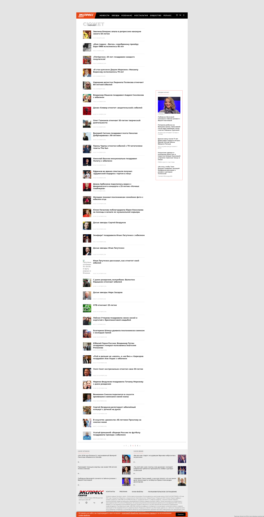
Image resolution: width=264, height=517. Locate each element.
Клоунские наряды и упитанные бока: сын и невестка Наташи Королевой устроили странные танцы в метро (169, 156)
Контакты (110, 492)
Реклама (123, 492)
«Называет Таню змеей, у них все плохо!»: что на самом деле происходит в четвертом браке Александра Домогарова (155, 480)
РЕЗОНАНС (126, 15)
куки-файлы (137, 492)
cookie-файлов (84, 515)
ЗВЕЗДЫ (115, 15)
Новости (105, 15)
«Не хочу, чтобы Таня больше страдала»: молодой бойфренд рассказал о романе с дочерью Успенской (169, 170)
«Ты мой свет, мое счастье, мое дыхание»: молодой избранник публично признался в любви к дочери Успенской (153, 468)
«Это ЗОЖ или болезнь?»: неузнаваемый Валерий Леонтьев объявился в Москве (97, 456)
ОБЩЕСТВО (155, 15)
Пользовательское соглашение (162, 492)
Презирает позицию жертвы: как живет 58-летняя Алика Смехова (97, 468)
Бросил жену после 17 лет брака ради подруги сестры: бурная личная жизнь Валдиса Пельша (169, 141)
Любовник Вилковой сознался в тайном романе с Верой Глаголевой (169, 118)
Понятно (181, 514)
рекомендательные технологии (154, 511)
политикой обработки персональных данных (139, 513)
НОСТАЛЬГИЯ (141, 15)
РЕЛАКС (168, 15)
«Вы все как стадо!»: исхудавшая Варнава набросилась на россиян (155, 456)
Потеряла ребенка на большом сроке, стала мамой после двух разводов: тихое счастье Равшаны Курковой (169, 127)
